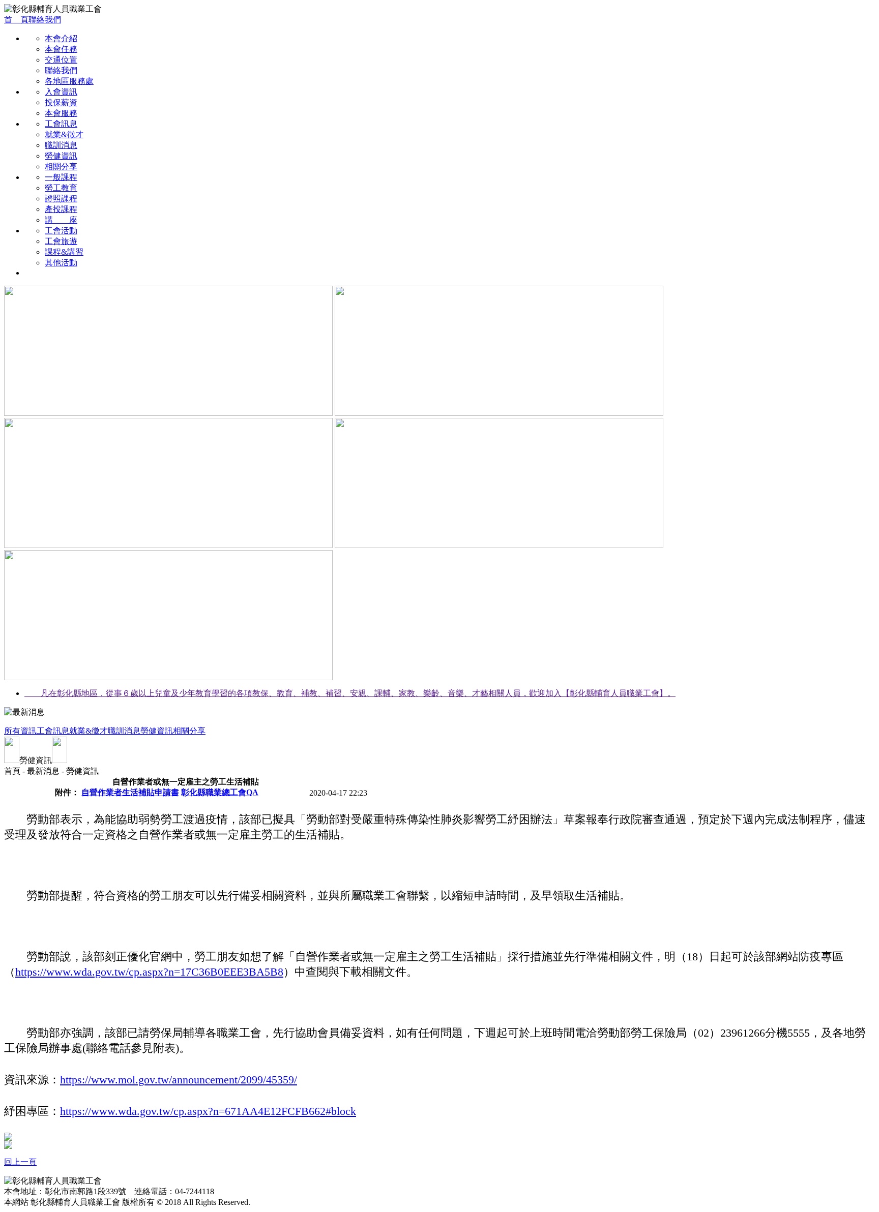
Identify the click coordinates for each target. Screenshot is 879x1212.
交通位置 (61, 59)
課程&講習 (64, 252)
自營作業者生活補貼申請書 (130, 792)
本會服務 (61, 113)
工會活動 (61, 230)
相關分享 (61, 166)
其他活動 (61, 262)
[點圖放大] (8, 1138)
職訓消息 (61, 145)
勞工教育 (61, 188)
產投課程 (61, 209)
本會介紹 (61, 38)
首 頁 (16, 19)
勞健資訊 (61, 156)
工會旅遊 (61, 241)
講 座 (61, 220)
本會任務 (61, 49)
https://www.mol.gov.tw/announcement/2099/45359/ (178, 1079)
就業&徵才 (64, 134)
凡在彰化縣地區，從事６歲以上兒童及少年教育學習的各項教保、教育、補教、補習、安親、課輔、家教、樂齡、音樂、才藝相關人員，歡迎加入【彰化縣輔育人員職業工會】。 (350, 693)
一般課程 (61, 177)
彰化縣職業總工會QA (219, 792)
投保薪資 (61, 102)
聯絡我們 (44, 19)
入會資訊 (61, 91)
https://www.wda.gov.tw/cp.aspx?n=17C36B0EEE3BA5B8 (149, 971)
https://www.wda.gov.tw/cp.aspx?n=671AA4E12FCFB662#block (208, 1111)
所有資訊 (20, 730)
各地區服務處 (69, 81)
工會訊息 (61, 123)
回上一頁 (20, 1162)
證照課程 (61, 198)
